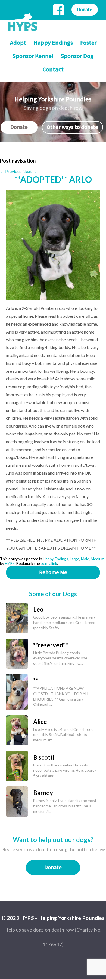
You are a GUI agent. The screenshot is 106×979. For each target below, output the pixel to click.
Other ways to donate (72, 127)
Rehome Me (53, 572)
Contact (53, 70)
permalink (49, 563)
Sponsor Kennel (33, 56)
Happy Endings (53, 43)
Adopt (18, 43)
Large (74, 558)
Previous (10, 171)
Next (29, 171)
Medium (97, 558)
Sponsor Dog (77, 56)
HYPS (10, 563)
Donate (84, 10)
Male (85, 558)
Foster (88, 43)
